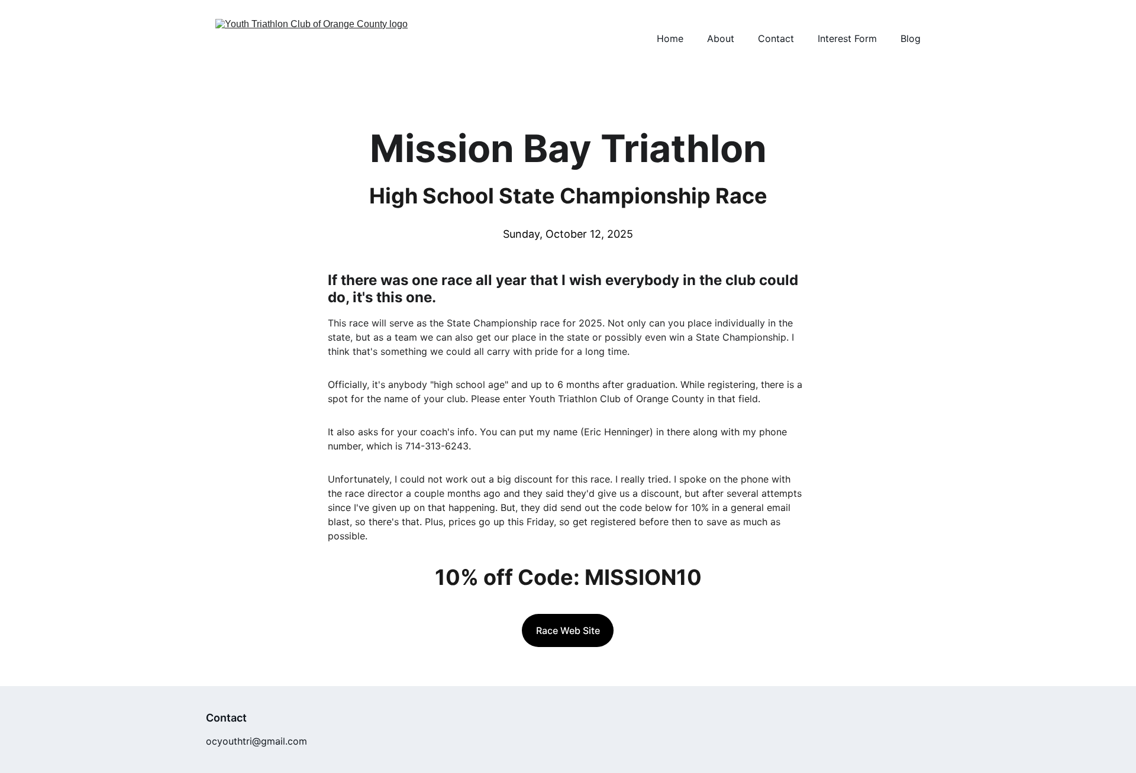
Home (670, 38)
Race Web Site (568, 630)
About (720, 38)
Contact (776, 38)
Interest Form (847, 38)
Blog (911, 38)
